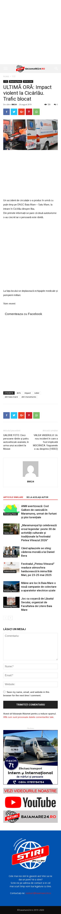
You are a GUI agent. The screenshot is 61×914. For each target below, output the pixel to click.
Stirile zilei (28, 81)
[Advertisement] (30, 32)
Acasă (6, 76)
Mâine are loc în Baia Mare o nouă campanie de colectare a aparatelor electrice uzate (38, 586)
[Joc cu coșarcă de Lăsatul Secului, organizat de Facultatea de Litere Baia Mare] (11, 602)
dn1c (19, 393)
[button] (56, 68)
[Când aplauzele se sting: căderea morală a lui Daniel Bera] (11, 552)
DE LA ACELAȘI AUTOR (37, 497)
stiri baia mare (11, 397)
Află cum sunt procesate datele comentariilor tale (28, 717)
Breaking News (15, 81)
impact (28, 393)
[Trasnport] (30, 757)
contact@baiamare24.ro (38, 893)
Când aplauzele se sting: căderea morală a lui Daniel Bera (37, 552)
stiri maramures (28, 397)
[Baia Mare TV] (30, 805)
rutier (36, 393)
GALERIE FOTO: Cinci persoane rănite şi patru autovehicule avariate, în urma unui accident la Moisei (16, 442)
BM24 (14, 104)
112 (13, 76)
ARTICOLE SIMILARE (13, 497)
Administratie (9, 571)
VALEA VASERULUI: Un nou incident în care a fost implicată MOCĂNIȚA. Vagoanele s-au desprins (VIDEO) (45, 442)
